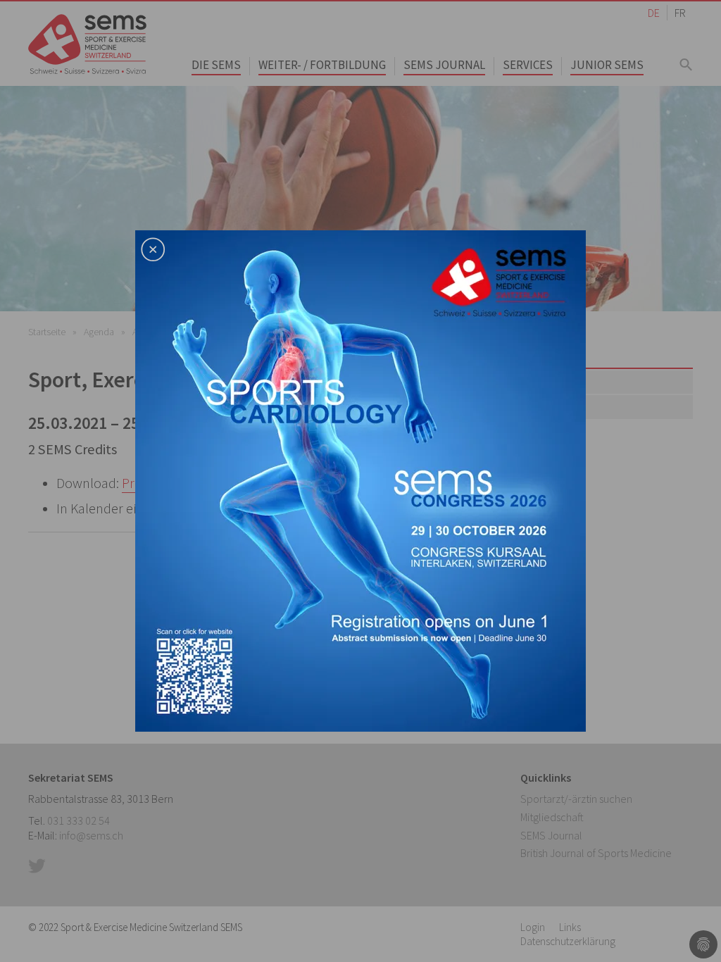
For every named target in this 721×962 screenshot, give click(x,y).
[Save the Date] (360, 480)
